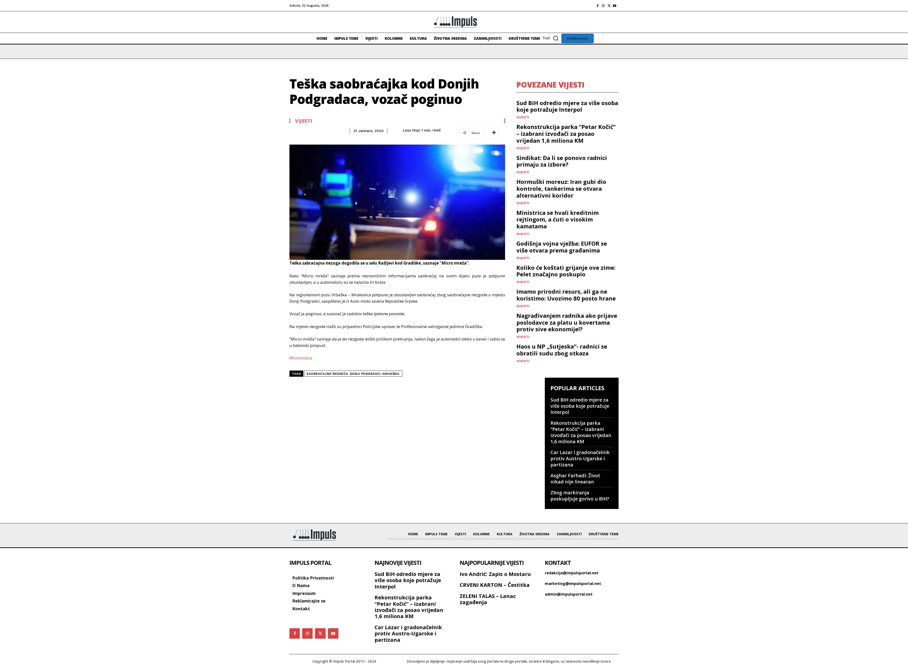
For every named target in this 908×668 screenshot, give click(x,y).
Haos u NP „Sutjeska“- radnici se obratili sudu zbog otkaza (561, 349)
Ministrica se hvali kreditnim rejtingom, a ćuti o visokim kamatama (557, 219)
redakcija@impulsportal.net (571, 572)
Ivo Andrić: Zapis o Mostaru (495, 573)
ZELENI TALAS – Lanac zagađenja (488, 599)
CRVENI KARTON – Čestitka (495, 584)
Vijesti (303, 121)
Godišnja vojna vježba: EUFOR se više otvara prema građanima (561, 246)
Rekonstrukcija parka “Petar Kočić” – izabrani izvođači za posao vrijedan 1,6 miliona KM (566, 133)
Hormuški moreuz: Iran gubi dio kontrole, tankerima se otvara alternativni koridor (561, 188)
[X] (609, 5)
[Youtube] (614, 5)
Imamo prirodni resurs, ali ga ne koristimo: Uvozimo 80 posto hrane (566, 295)
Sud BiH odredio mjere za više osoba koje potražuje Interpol (567, 106)
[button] (551, 38)
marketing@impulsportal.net (573, 583)
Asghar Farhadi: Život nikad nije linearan (575, 478)
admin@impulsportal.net (569, 594)
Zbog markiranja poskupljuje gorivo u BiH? (579, 495)
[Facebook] (597, 5)
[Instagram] (603, 5)
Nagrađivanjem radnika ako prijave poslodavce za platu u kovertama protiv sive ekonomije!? (566, 322)
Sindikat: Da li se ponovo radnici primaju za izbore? (561, 161)
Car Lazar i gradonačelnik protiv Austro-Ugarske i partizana (580, 458)
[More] (494, 132)
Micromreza (300, 358)
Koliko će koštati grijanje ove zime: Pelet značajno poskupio (566, 271)
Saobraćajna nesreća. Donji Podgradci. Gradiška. (353, 374)
